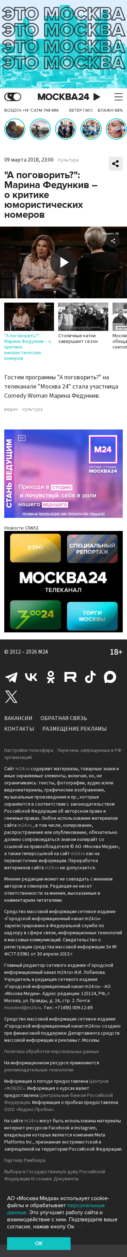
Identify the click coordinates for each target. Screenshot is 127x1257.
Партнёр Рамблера (25, 1160)
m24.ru (23, 768)
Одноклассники (51, 677)
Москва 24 (63, 97)
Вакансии (18, 718)
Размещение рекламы (74, 729)
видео (11, 409)
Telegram (11, 677)
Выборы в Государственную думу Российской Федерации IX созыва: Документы (54, 1175)
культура (33, 409)
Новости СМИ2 (21, 528)
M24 (43, 652)
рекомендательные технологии (38, 1070)
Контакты (19, 729)
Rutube (71, 677)
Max (110, 677)
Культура (68, 160)
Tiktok (90, 677)
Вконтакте (31, 677)
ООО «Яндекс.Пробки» (29, 1109)
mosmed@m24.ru (22, 1007)
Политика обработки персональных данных (51, 1051)
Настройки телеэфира (28, 750)
